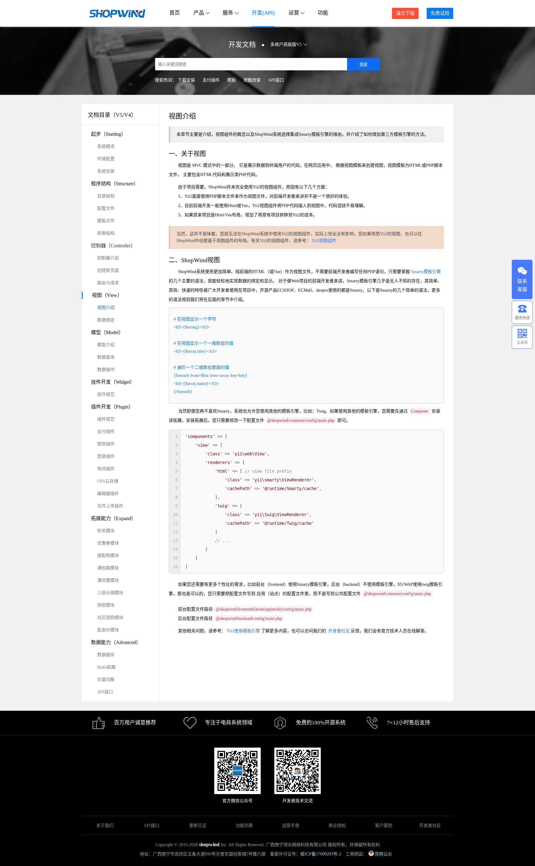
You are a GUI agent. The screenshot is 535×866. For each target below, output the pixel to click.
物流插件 (106, 468)
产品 (199, 13)
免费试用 (440, 13)
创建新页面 (108, 270)
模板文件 (106, 221)
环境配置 (106, 159)
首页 (174, 13)
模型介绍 (106, 344)
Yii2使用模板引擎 (243, 631)
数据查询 (106, 357)
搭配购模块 (108, 555)
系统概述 (106, 146)
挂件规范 (106, 394)
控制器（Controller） (113, 245)
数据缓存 (106, 654)
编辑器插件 (108, 493)
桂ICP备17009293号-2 (320, 854)
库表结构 (106, 233)
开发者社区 (339, 631)
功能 (323, 13)
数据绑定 (106, 320)
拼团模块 (106, 605)
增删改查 (252, 80)
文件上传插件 (110, 506)
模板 (231, 80)
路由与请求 (108, 283)
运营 (294, 13)
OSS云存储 (107, 481)
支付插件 (211, 80)
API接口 (276, 80)
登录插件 (106, 456)
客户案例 (383, 825)
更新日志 (198, 825)
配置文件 (106, 208)
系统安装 (106, 171)
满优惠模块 (108, 580)
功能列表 (244, 825)
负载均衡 (106, 679)
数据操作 (106, 369)
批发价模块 (108, 630)
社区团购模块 (110, 617)
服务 (228, 13)
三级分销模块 (110, 592)
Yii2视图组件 (323, 240)
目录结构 (106, 196)
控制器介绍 (108, 258)
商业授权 (337, 825)
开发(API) (263, 13)
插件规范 (106, 419)
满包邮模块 (108, 568)
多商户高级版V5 (286, 44)
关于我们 (105, 825)
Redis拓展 (106, 667)
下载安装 (186, 80)
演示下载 (405, 13)
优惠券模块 (108, 543)
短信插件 (106, 444)
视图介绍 (106, 307)
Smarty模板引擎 (426, 271)
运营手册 (290, 825)
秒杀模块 (106, 530)
